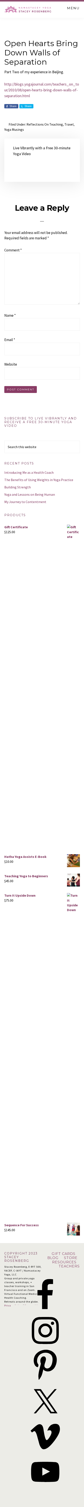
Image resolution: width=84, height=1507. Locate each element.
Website (10, 364)
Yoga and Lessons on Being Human (29, 494)
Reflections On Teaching (44, 124)
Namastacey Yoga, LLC (28, 9)
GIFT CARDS (64, 1254)
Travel (69, 124)
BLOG (53, 1258)
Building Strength (17, 487)
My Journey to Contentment (25, 502)
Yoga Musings (14, 129)
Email (9, 339)
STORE (71, 1258)
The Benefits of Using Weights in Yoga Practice (38, 480)
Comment (13, 250)
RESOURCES (63, 1262)
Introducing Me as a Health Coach (29, 472)
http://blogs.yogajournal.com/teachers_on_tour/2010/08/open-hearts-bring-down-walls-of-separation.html (41, 90)
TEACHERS (69, 1266)
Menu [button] (73, 8)
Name (10, 315)
